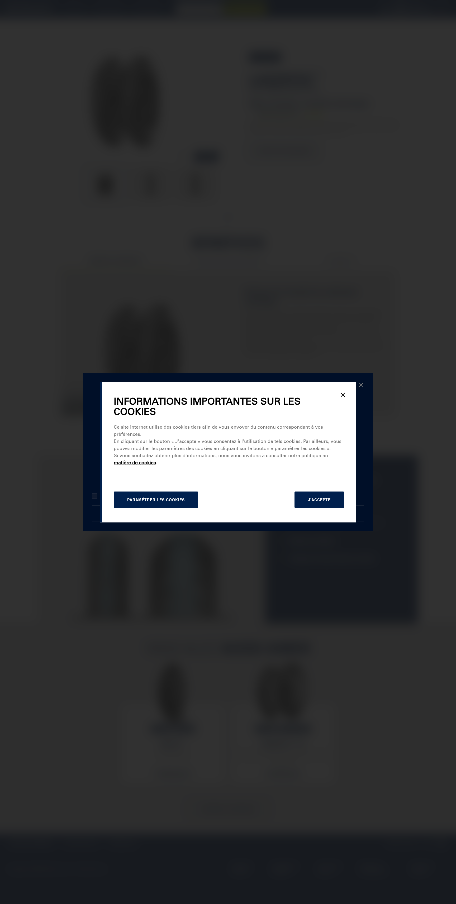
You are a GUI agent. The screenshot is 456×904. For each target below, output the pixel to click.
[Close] (343, 395)
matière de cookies (135, 463)
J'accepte (319, 499)
